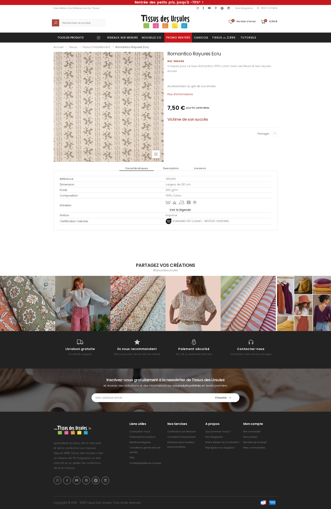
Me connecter (252, 431)
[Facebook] (203, 8)
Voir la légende (180, 210)
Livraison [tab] (200, 168)
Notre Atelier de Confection (222, 442)
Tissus (73, 47)
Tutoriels (248, 37)
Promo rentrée (178, 37)
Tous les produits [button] (70, 37)
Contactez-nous (139, 431)
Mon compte (269, 8)
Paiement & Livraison (142, 437)
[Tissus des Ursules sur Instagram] (27, 303)
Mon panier (250, 437)
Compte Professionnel (181, 437)
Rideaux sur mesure (122, 37)
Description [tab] (171, 168)
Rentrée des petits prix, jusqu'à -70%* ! (169, 2)
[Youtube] (209, 8)
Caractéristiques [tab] (136, 168)
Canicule (201, 37)
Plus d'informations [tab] (180, 94)
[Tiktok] (222, 8)
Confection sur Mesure (181, 431)
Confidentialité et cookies (145, 463)
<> (274, 133)
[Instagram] (198, 8)
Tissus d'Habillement (96, 47)
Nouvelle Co (151, 37)
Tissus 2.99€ (224, 37)
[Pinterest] (216, 8)
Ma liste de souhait (254, 442)
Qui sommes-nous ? (218, 431)
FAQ (131, 457)
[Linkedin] (228, 8)
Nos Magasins (244, 8)
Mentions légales (140, 442)
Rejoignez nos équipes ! (220, 447)
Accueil (58, 47)
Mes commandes (254, 447)
